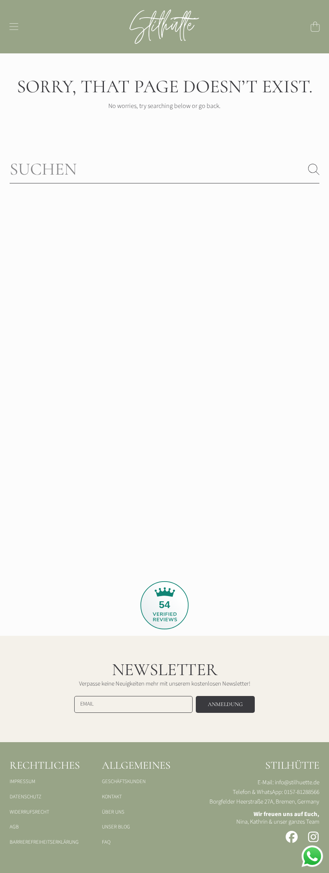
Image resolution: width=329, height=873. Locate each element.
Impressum (22, 781)
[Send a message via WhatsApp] (312, 856)
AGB (14, 826)
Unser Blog (116, 826)
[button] (14, 26)
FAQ (106, 842)
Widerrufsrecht (29, 812)
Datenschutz (25, 796)
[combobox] (164, 169)
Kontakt (112, 796)
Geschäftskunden (124, 781)
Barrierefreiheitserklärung (44, 842)
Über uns (113, 812)
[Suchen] (313, 169)
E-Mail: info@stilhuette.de (288, 782)
